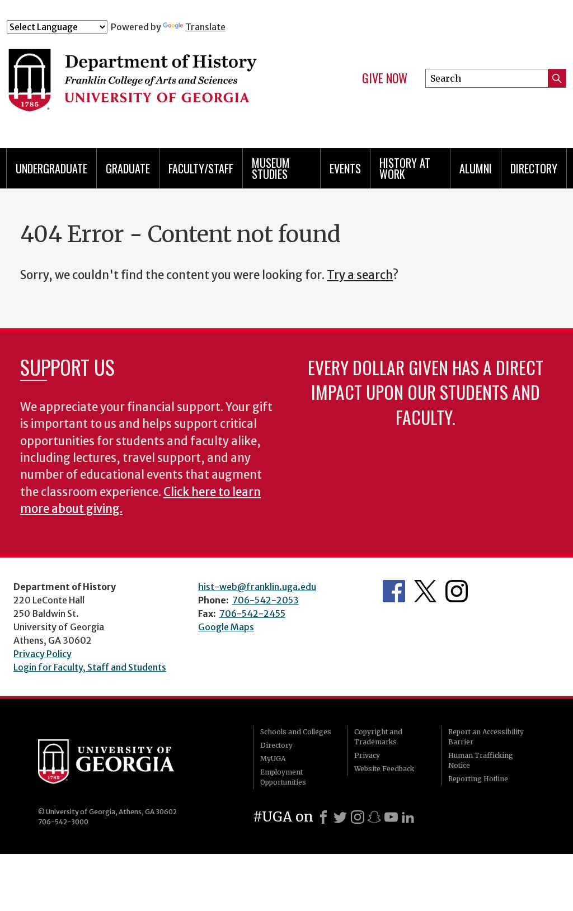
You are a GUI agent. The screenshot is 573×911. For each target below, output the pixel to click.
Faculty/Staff (200, 168)
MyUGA (272, 758)
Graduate (128, 168)
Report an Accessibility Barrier (486, 737)
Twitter (425, 591)
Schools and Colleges (295, 732)
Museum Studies (271, 168)
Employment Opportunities (283, 777)
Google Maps (226, 626)
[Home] (160, 83)
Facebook (394, 591)
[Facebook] (323, 817)
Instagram (456, 591)
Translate (205, 26)
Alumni (475, 168)
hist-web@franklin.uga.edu (257, 586)
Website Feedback (384, 768)
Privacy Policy (42, 653)
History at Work (404, 168)
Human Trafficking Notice (480, 760)
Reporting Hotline (478, 779)
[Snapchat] (374, 817)
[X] (340, 817)
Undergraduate (51, 168)
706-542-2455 (252, 613)
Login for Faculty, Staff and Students (89, 667)
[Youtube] (391, 817)
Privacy (367, 755)
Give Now (384, 78)
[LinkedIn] (408, 817)
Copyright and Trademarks (378, 737)
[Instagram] (357, 817)
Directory (533, 168)
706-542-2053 (265, 600)
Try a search (360, 275)
